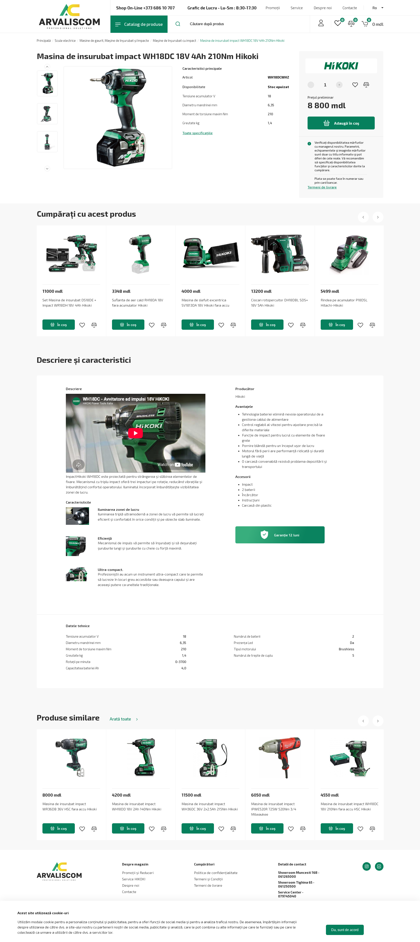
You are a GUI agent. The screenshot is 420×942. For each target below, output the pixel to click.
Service (297, 7)
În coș (62, 325)
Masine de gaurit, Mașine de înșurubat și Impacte (114, 40)
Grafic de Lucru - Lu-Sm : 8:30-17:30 (222, 7)
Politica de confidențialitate (216, 872)
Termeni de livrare (322, 187)
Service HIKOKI (133, 879)
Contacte (350, 7)
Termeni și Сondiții (208, 879)
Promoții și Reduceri (138, 872)
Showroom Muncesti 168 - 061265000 (298, 874)
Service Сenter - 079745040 (290, 894)
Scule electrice (65, 40)
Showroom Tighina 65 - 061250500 (296, 884)
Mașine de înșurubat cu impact (174, 40)
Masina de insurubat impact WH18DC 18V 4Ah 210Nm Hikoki (242, 40)
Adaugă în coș (346, 123)
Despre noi (323, 7)
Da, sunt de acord (345, 930)
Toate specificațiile (197, 133)
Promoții (273, 7)
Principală (44, 40)
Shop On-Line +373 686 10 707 (145, 7)
